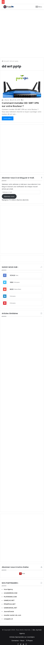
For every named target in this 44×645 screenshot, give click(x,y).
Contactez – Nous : (18, 640)
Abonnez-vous (9, 196)
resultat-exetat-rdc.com (12, 615)
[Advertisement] (22, 33)
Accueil (6, 61)
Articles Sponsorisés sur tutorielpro (22, 637)
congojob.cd (8, 619)
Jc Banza (6, 100)
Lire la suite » (7, 118)
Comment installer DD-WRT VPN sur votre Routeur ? (20, 104)
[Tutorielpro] (9, 6)
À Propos (29, 640)
